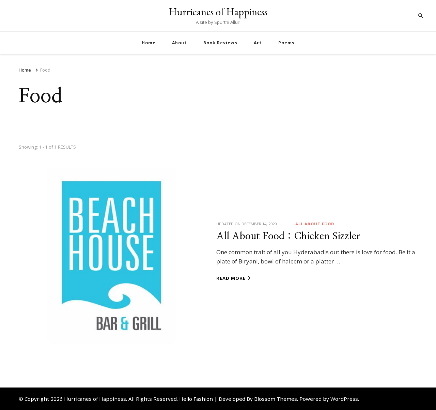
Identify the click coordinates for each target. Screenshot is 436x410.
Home (149, 43)
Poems (286, 43)
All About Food (314, 223)
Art (258, 43)
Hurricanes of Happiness (218, 11)
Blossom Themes (275, 398)
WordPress (344, 398)
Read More (231, 278)
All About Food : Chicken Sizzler (288, 236)
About (179, 43)
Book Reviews (220, 43)
